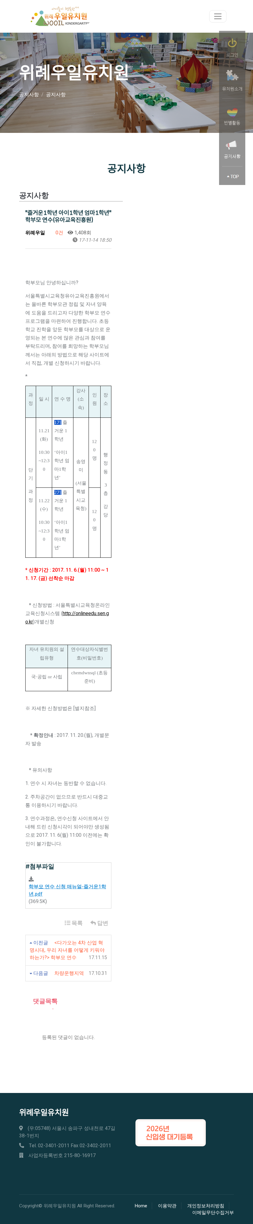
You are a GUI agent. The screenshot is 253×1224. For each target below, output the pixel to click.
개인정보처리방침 (205, 1205)
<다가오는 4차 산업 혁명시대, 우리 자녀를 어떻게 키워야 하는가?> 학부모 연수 (67, 950)
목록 (76, 923)
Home (141, 1205)
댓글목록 (44, 1001)
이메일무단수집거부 (213, 1212)
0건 (58, 232)
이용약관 (167, 1205)
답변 (102, 923)
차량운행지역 (69, 973)
